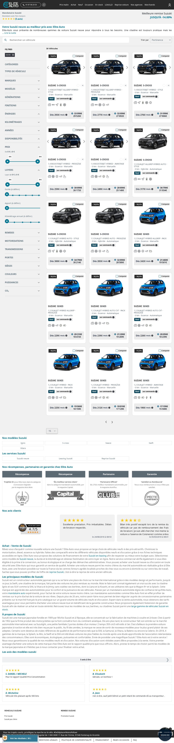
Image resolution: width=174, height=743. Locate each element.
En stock (99, 4)
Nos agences (136, 4)
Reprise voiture (122, 4)
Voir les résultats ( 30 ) (20, 738)
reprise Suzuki (56, 572)
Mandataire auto (8, 16)
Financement (102, 740)
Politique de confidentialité (76, 740)
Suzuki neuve (26, 558)
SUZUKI (8, 55)
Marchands (150, 4)
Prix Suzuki (8, 716)
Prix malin (64, 4)
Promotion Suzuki (67, 716)
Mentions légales (48, 740)
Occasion (89, 4)
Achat (73, 4)
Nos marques (20, 16)
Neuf (80, 4)
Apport (12, 203)
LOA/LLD (109, 4)
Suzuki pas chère (10, 719)
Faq (135, 740)
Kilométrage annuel (18, 216)
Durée (12, 189)
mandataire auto (16, 593)
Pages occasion (121, 740)
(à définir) (15, 189)
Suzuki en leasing (97, 555)
